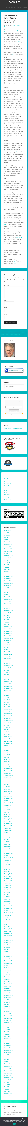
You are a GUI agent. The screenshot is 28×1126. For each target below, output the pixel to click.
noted (5, 224)
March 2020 (7, 706)
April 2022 (7, 649)
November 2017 (8, 771)
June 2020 (7, 700)
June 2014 (7, 864)
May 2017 (6, 784)
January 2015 (7, 848)
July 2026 (6, 532)
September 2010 (8, 967)
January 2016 (7, 821)
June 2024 (7, 590)
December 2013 (8, 878)
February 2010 (8, 983)
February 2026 (8, 544)
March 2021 (7, 679)
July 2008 (6, 1027)
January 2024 (7, 601)
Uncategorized (8, 497)
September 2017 (8, 775)
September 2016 (8, 803)
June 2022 (7, 645)
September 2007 (8, 1050)
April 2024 (7, 594)
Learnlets (14, 2)
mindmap (6, 485)
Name (6, 300)
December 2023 (8, 603)
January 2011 (7, 958)
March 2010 (7, 981)
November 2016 (8, 798)
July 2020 (6, 697)
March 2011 (7, 954)
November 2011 (8, 935)
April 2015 (7, 841)
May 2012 (6, 922)
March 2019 (7, 734)
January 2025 (7, 574)
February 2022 (8, 654)
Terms (13, 414)
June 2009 (7, 1002)
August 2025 (7, 558)
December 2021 (8, 658)
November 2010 (8, 963)
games (6, 481)
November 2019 (8, 716)
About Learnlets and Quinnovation (13, 428)
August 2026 (7, 530)
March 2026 (7, 542)
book (15, 261)
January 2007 (7, 1068)
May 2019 (6, 729)
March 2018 (7, 761)
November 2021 (8, 661)
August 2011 (7, 942)
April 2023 (7, 622)
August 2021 (7, 667)
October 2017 (7, 773)
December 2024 (8, 576)
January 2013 (7, 903)
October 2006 (7, 1075)
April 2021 (7, 677)
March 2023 (7, 624)
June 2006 (7, 1084)
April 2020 (7, 704)
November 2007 (8, 1045)
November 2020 (8, 688)
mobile (6, 487)
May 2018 (6, 757)
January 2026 (7, 546)
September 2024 (8, 583)
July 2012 (6, 917)
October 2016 (7, 800)
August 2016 (7, 805)
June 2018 (7, 754)
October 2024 (7, 580)
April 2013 (7, 896)
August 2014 (7, 860)
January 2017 (7, 793)
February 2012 (8, 928)
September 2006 (8, 1077)
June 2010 (7, 974)
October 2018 (7, 745)
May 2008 (6, 1031)
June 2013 (7, 892)
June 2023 (7, 617)
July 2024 (6, 587)
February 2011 (8, 956)
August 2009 (7, 997)
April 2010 (7, 979)
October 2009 (7, 993)
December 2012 (8, 906)
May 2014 (6, 867)
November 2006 (8, 1073)
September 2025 (8, 555)
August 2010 (7, 970)
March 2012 (7, 926)
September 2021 (8, 665)
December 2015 (8, 823)
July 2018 (6, 752)
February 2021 (8, 681)
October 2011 (7, 938)
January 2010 (7, 986)
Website (6, 314)
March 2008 (7, 1036)
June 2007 (7, 1057)
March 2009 (7, 1009)
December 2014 (8, 851)
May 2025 (6, 564)
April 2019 (7, 732)
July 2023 (6, 615)
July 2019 (6, 725)
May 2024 (6, 592)
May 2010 (6, 977)
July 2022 (6, 642)
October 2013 (7, 883)
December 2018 (8, 741)
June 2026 (7, 535)
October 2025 (7, 553)
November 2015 (8, 825)
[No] (26, 1121)
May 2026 (6, 537)
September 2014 (8, 858)
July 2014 (6, 862)
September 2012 (8, 912)
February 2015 (8, 846)
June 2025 (7, 562)
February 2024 (8, 599)
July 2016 (6, 807)
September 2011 (8, 940)
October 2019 (7, 718)
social (5, 490)
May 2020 (6, 702)
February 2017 (8, 791)
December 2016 (8, 796)
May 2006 (6, 1086)
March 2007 (7, 1064)
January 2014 (7, 876)
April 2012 (7, 924)
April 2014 (7, 869)
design (6, 478)
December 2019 (8, 713)
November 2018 (8, 743)
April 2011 (6, 951)
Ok (14, 1123)
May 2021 (6, 674)
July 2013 (6, 890)
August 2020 (7, 695)
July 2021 (6, 670)
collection (18, 41)
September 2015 (8, 830)
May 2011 (6, 949)
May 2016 (6, 812)
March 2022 (7, 651)
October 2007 (7, 1048)
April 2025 (7, 567)
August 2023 (7, 613)
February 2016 (8, 819)
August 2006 (7, 1080)
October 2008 (7, 1020)
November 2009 (8, 990)
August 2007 (7, 1052)
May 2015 (6, 839)
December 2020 (8, 686)
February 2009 (8, 1011)
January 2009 (7, 1013)
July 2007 (6, 1054)
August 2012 (7, 915)
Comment (7, 285)
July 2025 (6, 560)
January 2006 (7, 1096)
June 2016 (7, 809)
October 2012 (7, 910)
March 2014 (7, 871)
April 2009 (7, 1006)
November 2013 (8, 880)
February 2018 (8, 764)
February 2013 (8, 901)
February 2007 (8, 1066)
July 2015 (6, 835)
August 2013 (7, 887)
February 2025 (8, 571)
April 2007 (7, 1061)
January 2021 (7, 684)
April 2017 (7, 787)
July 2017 (6, 780)
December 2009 (8, 988)
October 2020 (7, 690)
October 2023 (7, 608)
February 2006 (8, 1093)
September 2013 (8, 885)
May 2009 (6, 1004)
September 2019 (8, 720)
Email (6, 307)
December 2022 (8, 631)
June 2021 (7, 672)
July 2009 (6, 999)
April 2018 (7, 759)
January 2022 (7, 656)
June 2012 (7, 919)
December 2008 (8, 1015)
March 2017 (7, 789)
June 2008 (7, 1029)
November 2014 (8, 853)
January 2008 (7, 1041)
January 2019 (7, 738)
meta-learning (7, 483)
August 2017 (7, 777)
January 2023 (7, 629)
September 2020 (8, 693)
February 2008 (8, 1038)
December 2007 (8, 1043)
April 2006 (7, 1089)
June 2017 (7, 782)
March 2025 (7, 569)
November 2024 (8, 578)
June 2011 (7, 947)
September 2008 (8, 1022)
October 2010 (7, 965)
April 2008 (7, 1034)
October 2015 (7, 828)
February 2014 (8, 874)
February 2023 (8, 626)
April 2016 (7, 814)
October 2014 (7, 855)
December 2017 (8, 768)
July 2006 (6, 1082)
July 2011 (6, 944)
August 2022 (7, 640)
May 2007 (6, 1059)
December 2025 (8, 548)
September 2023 (8, 610)
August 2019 (7, 722)
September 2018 (8, 748)
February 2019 (8, 736)
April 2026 (7, 539)
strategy (6, 492)
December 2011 (8, 933)
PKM (13, 54)
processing (19, 237)
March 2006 (7, 1091)
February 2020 (8, 709)
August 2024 (7, 585)
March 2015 (7, 844)
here (21, 152)
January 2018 (7, 766)
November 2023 (8, 606)
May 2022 (6, 647)
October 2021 (7, 663)
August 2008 (7, 1025)
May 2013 (6, 894)
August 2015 (7, 832)
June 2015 (7, 837)
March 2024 (7, 597)
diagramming (13, 151)
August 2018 (7, 750)
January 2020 (7, 711)
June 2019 (7, 727)
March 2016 (7, 816)
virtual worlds (7, 499)
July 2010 (6, 972)
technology (7, 494)
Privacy (17, 414)
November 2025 (8, 551)
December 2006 (8, 1070)
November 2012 (8, 908)
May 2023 (6, 619)
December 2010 (8, 961)
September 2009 (8, 995)
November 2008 (8, 1018)
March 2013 (7, 899)
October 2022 (7, 635)
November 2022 (8, 633)
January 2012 (7, 931)
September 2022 (8, 638)
